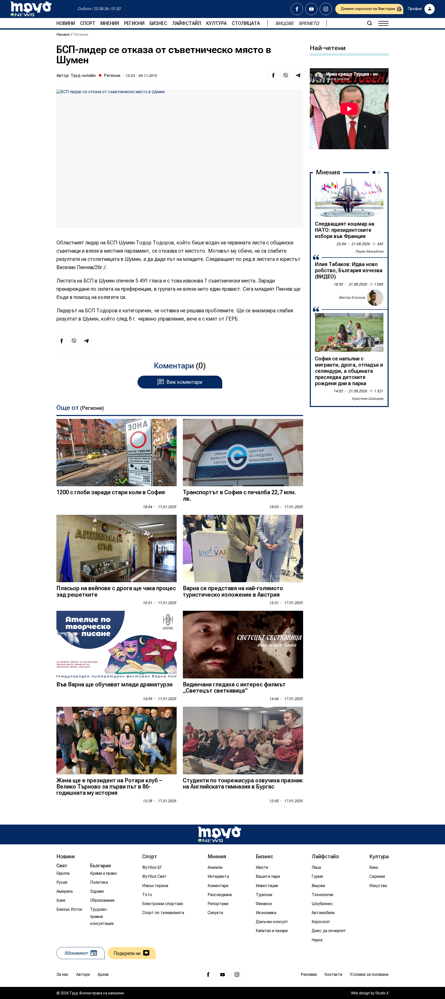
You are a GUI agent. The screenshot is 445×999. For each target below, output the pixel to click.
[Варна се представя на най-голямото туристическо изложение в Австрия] (243, 548)
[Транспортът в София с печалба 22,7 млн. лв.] (243, 453)
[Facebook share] (273, 75)
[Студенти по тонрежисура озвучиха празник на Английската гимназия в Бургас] (243, 740)
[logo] (31, 9)
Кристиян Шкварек (367, 398)
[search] (369, 23)
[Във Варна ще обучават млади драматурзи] (116, 644)
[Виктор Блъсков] (375, 297)
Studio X (382, 993)
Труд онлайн (83, 75)
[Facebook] (297, 9)
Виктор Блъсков (352, 297)
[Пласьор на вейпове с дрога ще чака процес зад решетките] (116, 548)
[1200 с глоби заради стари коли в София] (116, 453)
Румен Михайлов (369, 251)
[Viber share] (285, 75)
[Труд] (219, 834)
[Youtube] (311, 9)
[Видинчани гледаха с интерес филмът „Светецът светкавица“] (243, 644)
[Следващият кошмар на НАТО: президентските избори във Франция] (349, 197)
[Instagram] (326, 9)
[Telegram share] (298, 75)
